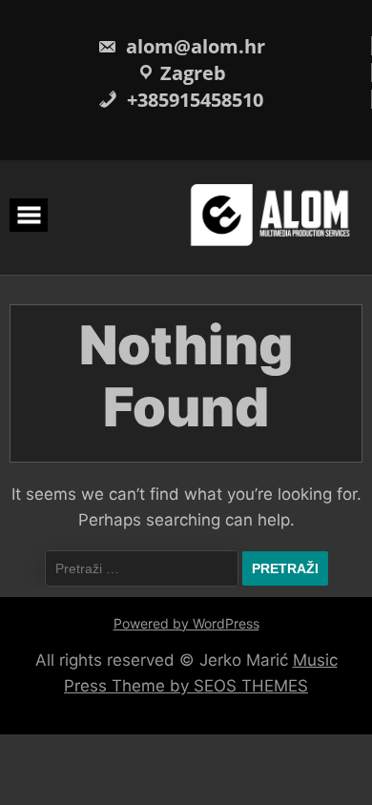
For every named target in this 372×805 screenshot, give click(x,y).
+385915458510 (192, 100)
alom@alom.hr (193, 46)
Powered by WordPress (186, 623)
